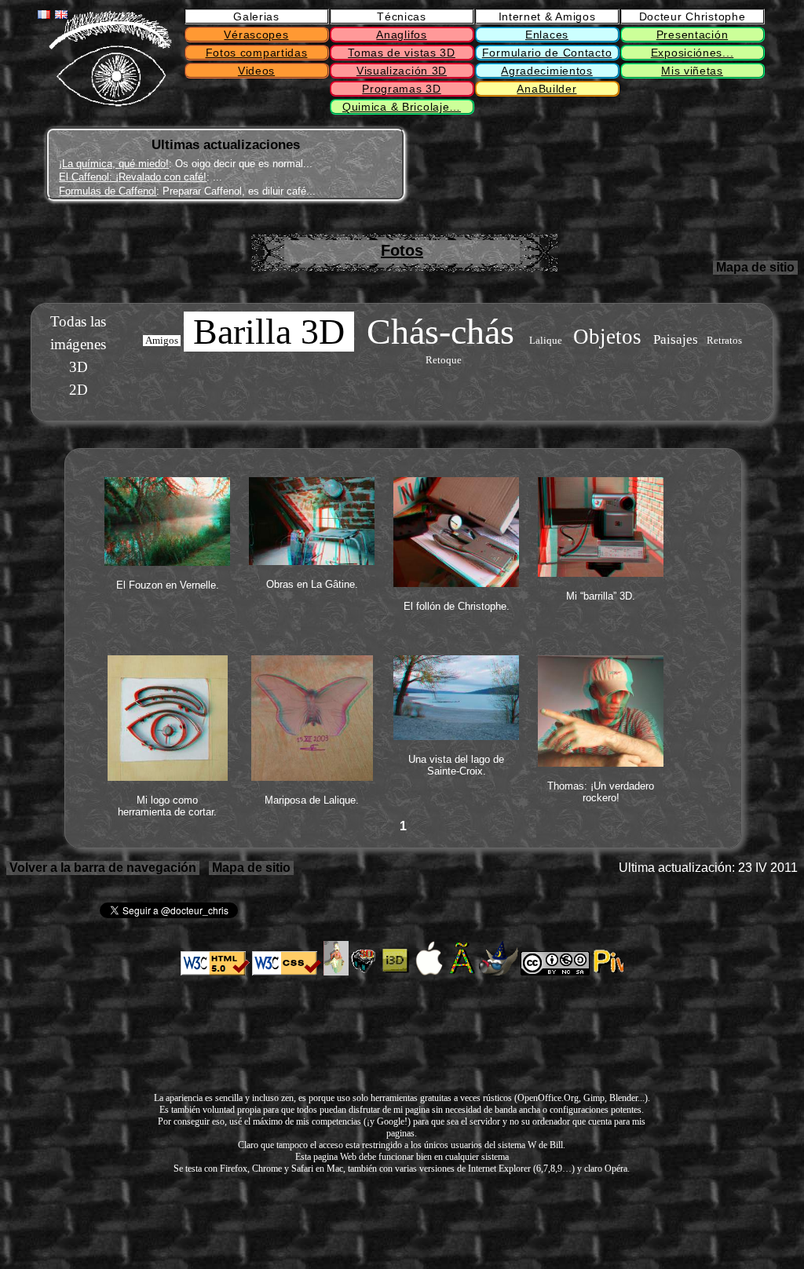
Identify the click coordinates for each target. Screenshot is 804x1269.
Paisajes (675, 339)
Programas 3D (401, 88)
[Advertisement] (513, 165)
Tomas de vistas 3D (401, 52)
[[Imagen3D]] (396, 972)
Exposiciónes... (692, 52)
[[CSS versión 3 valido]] (286, 972)
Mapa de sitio (755, 267)
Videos (256, 70)
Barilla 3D (269, 332)
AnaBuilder (546, 88)
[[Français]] (44, 14)
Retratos (724, 340)
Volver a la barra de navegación (102, 867)
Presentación (692, 34)
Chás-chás (440, 332)
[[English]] (61, 14)
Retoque (443, 360)
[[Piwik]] (607, 972)
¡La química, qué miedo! (114, 164)
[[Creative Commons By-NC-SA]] (555, 972)
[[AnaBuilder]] (336, 972)
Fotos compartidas (257, 52)
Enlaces (546, 34)
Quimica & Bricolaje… (401, 106)
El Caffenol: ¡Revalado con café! (132, 177)
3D (78, 367)
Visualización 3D (401, 70)
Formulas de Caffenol (107, 191)
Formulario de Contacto (547, 52)
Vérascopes (256, 34)
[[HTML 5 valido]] (215, 972)
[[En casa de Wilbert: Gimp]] (498, 972)
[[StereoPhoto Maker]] (365, 972)
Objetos (607, 336)
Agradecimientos (547, 70)
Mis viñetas (692, 70)
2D (78, 389)
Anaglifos (401, 34)
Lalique (546, 340)
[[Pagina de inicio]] (110, 103)
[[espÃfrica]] (463, 972)
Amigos (162, 340)
